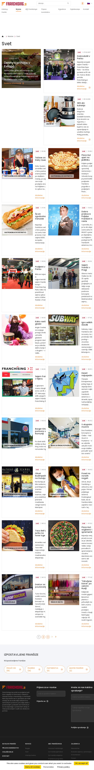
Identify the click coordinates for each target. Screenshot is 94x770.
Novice (18, 9)
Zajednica (62, 9)
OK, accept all (81, 763)
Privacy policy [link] (63, 767)
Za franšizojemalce (55, 752)
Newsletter (75, 748)
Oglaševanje (75, 9)
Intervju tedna (30, 755)
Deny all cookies (32, 767)
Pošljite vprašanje (78, 727)
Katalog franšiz (5, 10)
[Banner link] (47, 25)
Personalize (48, 767)
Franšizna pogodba (55, 759)
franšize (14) (31, 669)
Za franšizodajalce (55, 755)
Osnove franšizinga (55, 748)
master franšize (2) (76, 669)
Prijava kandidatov (45, 10)
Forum (73, 758)
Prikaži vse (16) (11, 669)
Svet (18, 36)
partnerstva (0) (52, 669)
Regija (27, 748)
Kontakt (86, 9)
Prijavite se (41, 701)
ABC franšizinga (31, 9)
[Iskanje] (67, 3)
